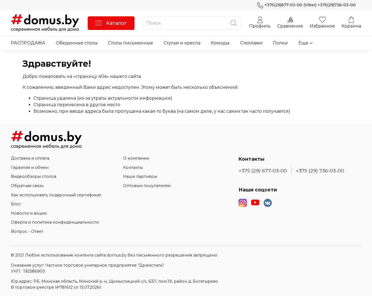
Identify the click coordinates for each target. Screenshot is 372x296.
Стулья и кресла (182, 42)
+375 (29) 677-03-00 (263, 170)
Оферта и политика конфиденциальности (55, 222)
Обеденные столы (77, 42)
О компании (136, 158)
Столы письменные (130, 42)
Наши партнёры (140, 176)
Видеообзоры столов (33, 176)
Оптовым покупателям (146, 185)
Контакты (133, 167)
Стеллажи (251, 42)
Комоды (220, 42)
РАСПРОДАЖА (28, 42)
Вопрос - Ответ (27, 231)
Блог (16, 204)
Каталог (116, 23)
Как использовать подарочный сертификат (56, 195)
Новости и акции (29, 213)
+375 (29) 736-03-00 (320, 170)
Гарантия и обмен (29, 167)
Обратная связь (27, 185)
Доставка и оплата (30, 158)
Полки (280, 42)
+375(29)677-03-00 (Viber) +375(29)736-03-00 (310, 4)
